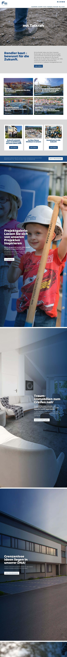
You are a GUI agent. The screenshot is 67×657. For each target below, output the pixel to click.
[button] (34, 7)
